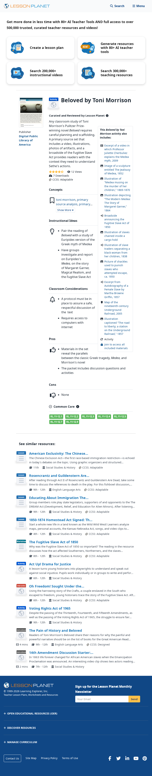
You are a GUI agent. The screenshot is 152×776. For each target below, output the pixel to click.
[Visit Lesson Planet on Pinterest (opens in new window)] (144, 758)
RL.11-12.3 (88, 416)
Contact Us (12, 758)
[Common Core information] (77, 406)
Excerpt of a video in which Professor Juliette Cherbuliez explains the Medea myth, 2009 (117, 153)
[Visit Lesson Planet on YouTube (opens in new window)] (136, 758)
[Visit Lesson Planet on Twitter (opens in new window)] (118, 758)
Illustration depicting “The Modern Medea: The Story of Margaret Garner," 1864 (117, 202)
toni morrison (65, 200)
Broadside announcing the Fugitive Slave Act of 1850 (116, 221)
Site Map (31, 758)
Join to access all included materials (116, 346)
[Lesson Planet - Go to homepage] (29, 6)
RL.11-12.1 (56, 416)
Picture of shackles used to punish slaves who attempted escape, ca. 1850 (116, 269)
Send (134, 699)
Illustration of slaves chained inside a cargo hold (117, 236)
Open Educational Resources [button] (32, 713)
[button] (138, 6)
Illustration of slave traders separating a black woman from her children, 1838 (117, 250)
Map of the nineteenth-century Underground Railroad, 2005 (116, 307)
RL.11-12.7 (56, 422)
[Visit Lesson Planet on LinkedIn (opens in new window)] (127, 758)
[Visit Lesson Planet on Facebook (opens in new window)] (109, 758)
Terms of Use (70, 758)
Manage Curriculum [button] (22, 742)
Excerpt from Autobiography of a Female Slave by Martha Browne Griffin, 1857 (116, 289)
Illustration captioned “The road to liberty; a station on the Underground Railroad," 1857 (117, 326)
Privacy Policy (49, 758)
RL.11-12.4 (104, 416)
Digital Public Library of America (28, 140)
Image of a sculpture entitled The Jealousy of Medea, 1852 (117, 169)
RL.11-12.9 (72, 422)
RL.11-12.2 (72, 416)
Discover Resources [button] (21, 728)
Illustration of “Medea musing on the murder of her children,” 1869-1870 (117, 184)
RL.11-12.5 (120, 416)
